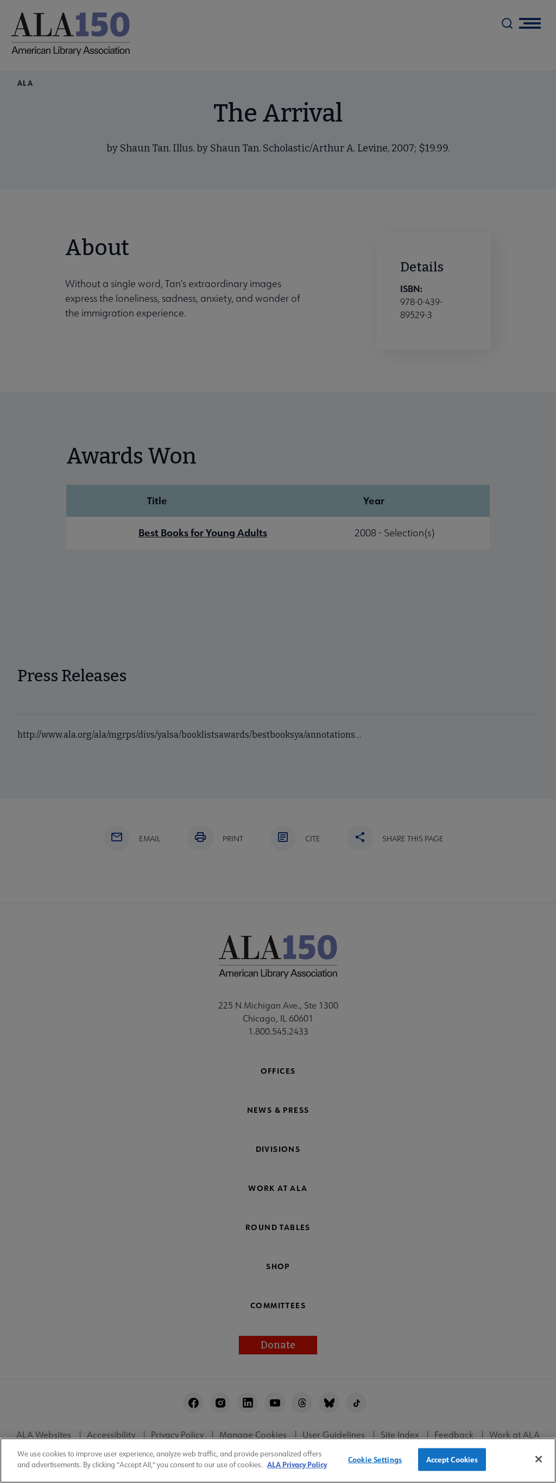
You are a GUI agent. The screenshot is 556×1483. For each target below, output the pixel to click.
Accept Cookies (452, 1459)
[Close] (539, 1459)
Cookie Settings (375, 1459)
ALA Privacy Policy (297, 1464)
